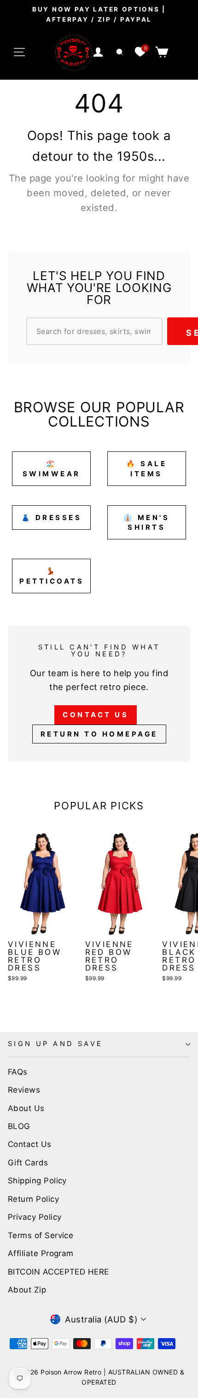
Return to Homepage (99, 734)
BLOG (19, 1126)
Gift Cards (28, 1162)
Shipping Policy (37, 1180)
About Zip (27, 1289)
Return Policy (33, 1199)
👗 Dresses (51, 517)
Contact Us (95, 714)
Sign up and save (55, 1044)
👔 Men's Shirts (146, 522)
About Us (26, 1108)
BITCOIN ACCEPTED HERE (58, 1271)
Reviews (24, 1089)
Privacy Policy (34, 1217)
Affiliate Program (41, 1253)
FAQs (18, 1071)
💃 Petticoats (51, 576)
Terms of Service (40, 1235)
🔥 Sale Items (146, 468)
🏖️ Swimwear (52, 468)
